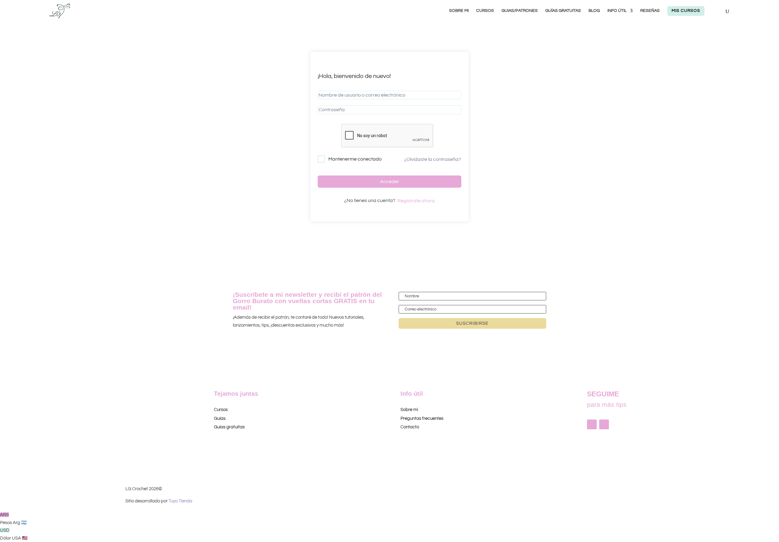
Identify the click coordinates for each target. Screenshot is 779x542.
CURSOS (485, 11)
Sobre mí (409, 409)
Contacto (409, 427)
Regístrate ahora (416, 200)
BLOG (594, 11)
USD (14, 534)
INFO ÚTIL (617, 11)
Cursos (221, 409)
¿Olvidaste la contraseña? (432, 159)
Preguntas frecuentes (421, 418)
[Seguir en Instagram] (592, 424)
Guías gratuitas (229, 427)
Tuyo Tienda (180, 501)
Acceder (389, 181)
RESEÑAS (650, 11)
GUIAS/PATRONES (519, 11)
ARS (13, 518)
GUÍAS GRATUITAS (563, 11)
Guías (219, 418)
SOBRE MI (459, 11)
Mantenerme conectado (355, 159)
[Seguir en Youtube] (604, 424)
